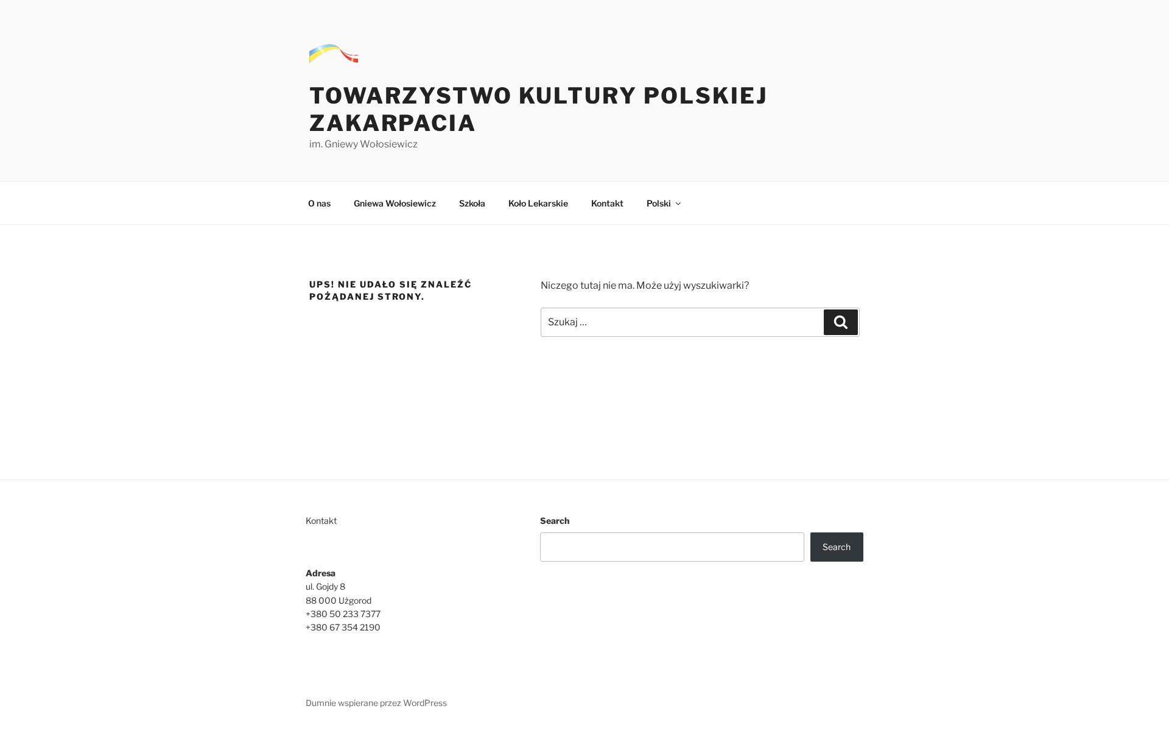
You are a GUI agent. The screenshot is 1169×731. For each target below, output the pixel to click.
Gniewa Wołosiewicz (395, 203)
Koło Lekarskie (538, 203)
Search (554, 520)
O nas (319, 203)
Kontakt (607, 203)
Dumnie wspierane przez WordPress (376, 702)
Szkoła (472, 203)
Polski (659, 203)
